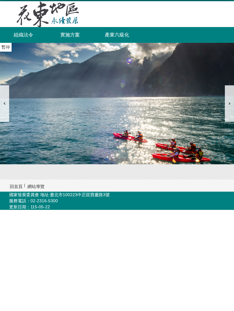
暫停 (6, 47)
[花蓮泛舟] (117, 103)
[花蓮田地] (127, 159)
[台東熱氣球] (117, 159)
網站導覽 (35, 186)
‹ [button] (4, 103)
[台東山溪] (112, 159)
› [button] (229, 103)
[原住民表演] (122, 159)
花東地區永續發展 (53, 14)
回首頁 (16, 186)
